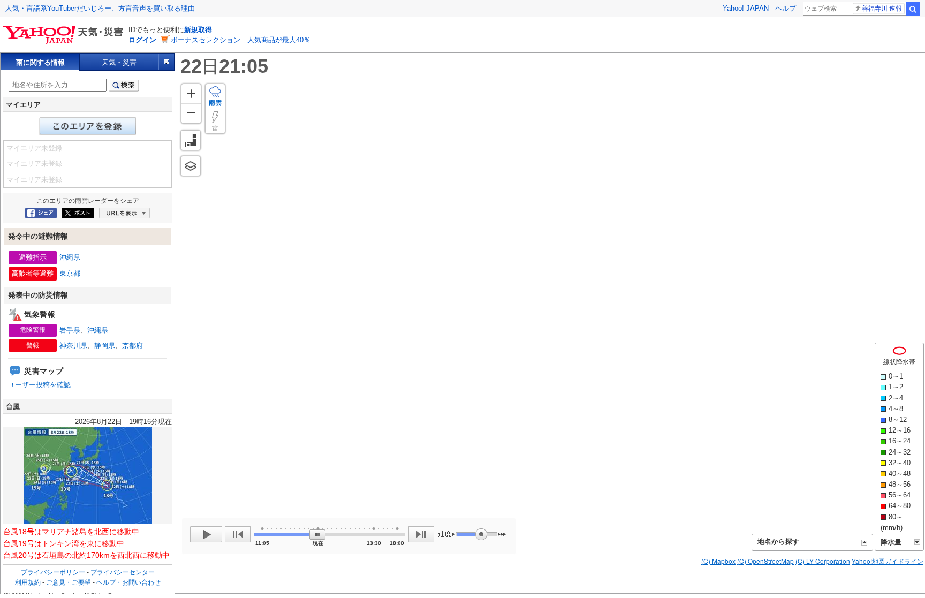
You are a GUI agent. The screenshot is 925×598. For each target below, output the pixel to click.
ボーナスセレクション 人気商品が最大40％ (240, 40)
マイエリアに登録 (88, 126)
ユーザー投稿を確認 (39, 385)
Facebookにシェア (41, 213)
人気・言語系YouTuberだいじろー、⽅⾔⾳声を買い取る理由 (100, 8)
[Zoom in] (191, 93)
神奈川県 (73, 346)
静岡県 (104, 346)
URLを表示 (124, 213)
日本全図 (190, 140)
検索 (913, 9)
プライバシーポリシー (53, 572)
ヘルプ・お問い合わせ (128, 582)
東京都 (69, 273)
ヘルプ (785, 8)
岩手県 (69, 330)
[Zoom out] (191, 113)
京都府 (132, 346)
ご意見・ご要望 (68, 582)
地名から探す (778, 542)
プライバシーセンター (122, 572)
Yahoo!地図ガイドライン (887, 560)
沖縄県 (69, 257)
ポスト (78, 213)
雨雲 (215, 103)
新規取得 (198, 30)
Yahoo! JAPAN (746, 8)
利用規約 (28, 582)
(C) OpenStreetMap (765, 560)
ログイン (142, 40)
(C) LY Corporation (822, 560)
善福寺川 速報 (882, 8)
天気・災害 (119, 62)
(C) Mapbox (718, 560)
